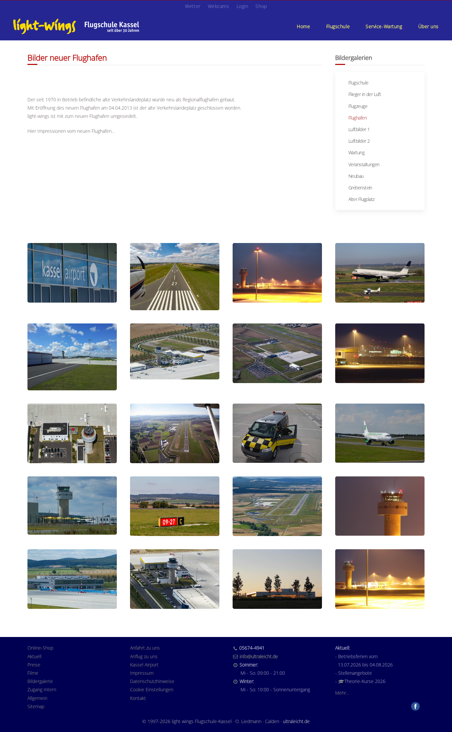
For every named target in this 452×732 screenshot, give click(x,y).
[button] (72, 273)
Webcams (218, 6)
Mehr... (342, 693)
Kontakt (138, 698)
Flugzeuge (357, 106)
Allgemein (37, 698)
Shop (261, 6)
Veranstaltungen (364, 164)
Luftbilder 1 (359, 129)
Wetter (192, 6)
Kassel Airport (144, 664)
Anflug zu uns (144, 656)
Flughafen (357, 118)
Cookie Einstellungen (151, 689)
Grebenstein (360, 187)
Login (243, 6)
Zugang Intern (41, 689)
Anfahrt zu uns (145, 648)
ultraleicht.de (296, 721)
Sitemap (35, 706)
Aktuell (34, 656)
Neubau (356, 176)
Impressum (142, 673)
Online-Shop (40, 648)
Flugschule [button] (338, 26)
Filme (32, 673)
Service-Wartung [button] (384, 26)
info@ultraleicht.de (259, 656)
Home (303, 26)
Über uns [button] (428, 26)
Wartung (356, 152)
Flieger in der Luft (364, 94)
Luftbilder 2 (359, 141)
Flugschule (358, 82)
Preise (33, 664)
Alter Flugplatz (361, 199)
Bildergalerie (40, 681)
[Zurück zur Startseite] (76, 26)
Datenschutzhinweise (152, 681)
